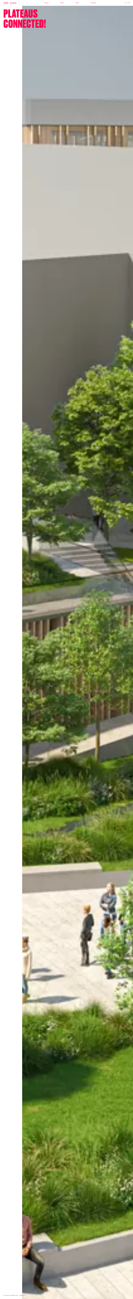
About (47, 3)
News (77, 3)
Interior (93, 3)
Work (62, 3)
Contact (126, 2)
